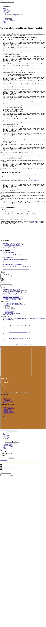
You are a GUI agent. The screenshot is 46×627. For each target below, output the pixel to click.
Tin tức (4, 21)
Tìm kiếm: (5, 432)
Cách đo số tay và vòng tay (8, 411)
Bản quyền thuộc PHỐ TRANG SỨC (7, 429)
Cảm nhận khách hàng (7, 399)
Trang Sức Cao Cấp (6, 13)
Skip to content (3, 1)
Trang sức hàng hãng (9, 312)
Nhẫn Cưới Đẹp (6, 12)
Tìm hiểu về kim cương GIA (8, 408)
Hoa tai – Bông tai (8, 19)
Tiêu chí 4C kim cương (7, 410)
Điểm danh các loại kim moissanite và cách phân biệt (13, 298)
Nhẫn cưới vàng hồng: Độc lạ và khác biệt (11, 297)
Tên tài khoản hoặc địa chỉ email (6, 453)
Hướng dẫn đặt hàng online (8, 407)
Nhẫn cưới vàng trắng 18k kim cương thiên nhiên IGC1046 (14, 304)
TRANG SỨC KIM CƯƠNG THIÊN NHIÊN (14, 14)
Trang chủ (5, 8)
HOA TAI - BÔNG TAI (10, 308)
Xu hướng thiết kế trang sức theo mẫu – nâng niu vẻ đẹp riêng (14, 293)
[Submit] (0, 286)
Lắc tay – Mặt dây (8, 18)
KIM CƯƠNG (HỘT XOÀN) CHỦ (12, 15)
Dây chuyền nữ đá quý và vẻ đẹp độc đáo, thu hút (12, 291)
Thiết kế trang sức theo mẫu (8, 401)
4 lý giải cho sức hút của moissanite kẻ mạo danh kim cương (14, 246)
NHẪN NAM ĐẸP (6, 10)
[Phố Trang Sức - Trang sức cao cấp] (7, 2)
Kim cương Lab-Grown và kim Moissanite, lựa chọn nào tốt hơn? (15, 292)
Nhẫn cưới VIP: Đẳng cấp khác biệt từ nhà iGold (12, 299)
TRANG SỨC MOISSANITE (9, 20)
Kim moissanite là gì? (7, 409)
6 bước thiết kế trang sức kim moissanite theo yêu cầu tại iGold (15, 290)
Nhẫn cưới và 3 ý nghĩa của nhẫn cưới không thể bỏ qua (13, 244)
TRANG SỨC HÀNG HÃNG (11, 17)
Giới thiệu (7, 9)
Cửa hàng (5, 396)
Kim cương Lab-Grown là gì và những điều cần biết (13, 295)
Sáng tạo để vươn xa (7, 398)
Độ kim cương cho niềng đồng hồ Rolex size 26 (12, 243)
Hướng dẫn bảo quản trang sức (9, 412)
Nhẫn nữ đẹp (5, 306)
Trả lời (2, 472)
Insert (12, 475)
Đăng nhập (2, 272)
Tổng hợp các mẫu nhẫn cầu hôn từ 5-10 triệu (11, 289)
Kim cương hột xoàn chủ (10, 309)
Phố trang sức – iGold (17, 47)
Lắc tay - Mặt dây (8, 311)
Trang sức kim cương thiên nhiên (11, 313)
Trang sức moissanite (7, 314)
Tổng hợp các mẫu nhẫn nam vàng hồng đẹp (11, 245)
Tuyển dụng (5, 402)
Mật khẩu (2, 455)
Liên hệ (4, 22)
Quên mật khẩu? (3, 460)
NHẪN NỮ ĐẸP (6, 11)
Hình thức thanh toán (7, 413)
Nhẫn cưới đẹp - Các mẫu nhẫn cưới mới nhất (11, 303)
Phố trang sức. (36, 180)
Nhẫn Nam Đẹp (6, 305)
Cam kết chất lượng (6, 400)
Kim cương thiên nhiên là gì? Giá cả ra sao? (11, 247)
